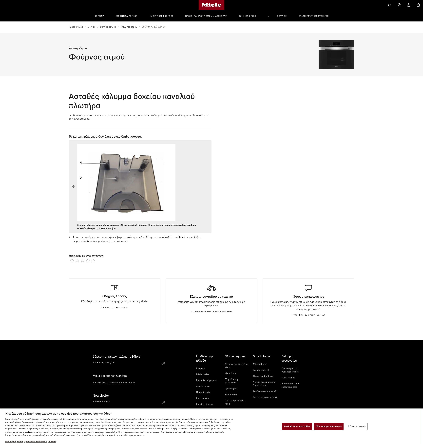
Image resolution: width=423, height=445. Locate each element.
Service (282, 16)
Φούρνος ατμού (129, 27)
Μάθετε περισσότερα (115, 308)
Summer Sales (247, 16)
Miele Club (230, 373)
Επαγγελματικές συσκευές (314, 16)
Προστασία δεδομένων (35, 442)
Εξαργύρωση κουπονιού (231, 381)
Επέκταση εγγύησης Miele (235, 402)
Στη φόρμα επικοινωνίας (309, 315)
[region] (211, 426)
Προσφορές (231, 389)
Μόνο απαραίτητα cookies (329, 426)
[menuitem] (101, 15)
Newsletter (101, 395)
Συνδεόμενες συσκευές (265, 391)
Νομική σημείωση (14, 442)
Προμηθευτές (203, 392)
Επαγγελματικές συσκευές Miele (289, 370)
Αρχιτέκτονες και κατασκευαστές (290, 385)
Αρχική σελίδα (76, 27)
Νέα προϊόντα (232, 394)
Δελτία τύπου (203, 386)
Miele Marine (288, 378)
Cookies (52, 442)
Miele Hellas (202, 374)
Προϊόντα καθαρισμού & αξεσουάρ (206, 16)
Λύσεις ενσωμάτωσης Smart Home (264, 384)
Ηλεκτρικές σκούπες (161, 16)
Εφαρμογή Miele (261, 370)
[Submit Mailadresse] (163, 402)
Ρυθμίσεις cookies (356, 426)
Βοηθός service (108, 27)
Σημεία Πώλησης (205, 404)
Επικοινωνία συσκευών (265, 397)
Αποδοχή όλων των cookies (297, 426)
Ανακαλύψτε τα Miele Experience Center (114, 383)
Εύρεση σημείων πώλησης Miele (116, 356)
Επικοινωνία (202, 398)
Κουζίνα (99, 16)
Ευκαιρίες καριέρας (206, 380)
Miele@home (260, 364)
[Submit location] (163, 363)
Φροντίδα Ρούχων (127, 16)
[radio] (72, 260)
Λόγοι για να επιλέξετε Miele (236, 366)
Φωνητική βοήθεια (263, 376)
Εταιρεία (200, 368)
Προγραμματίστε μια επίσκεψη (212, 312)
